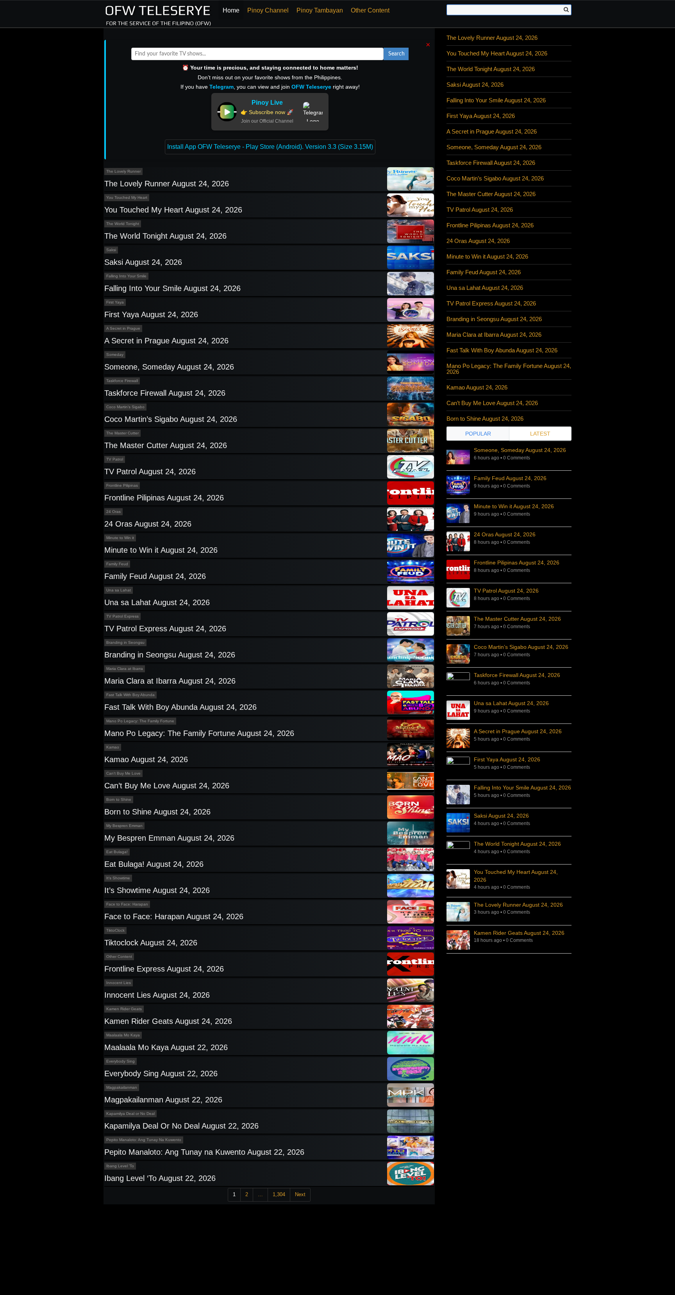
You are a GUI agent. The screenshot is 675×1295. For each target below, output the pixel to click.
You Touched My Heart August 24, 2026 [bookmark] (516, 876)
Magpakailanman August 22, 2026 (163, 1099)
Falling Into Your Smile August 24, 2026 (172, 288)
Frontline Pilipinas (122, 485)
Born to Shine (118, 799)
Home (231, 10)
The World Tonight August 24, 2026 (165, 236)
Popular (478, 433)
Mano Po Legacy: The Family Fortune (140, 721)
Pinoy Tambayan (319, 10)
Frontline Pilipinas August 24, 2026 (164, 497)
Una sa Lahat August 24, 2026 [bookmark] (511, 703)
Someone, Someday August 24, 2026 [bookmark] (520, 450)
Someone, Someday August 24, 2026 (169, 367)
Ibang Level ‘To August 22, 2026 (160, 1178)
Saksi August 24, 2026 (143, 262)
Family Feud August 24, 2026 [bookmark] (510, 478)
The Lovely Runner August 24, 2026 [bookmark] (518, 905)
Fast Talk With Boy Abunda (130, 695)
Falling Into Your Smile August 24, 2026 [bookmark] (522, 787)
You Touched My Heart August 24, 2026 (173, 209)
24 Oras (113, 511)
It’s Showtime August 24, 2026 (157, 890)
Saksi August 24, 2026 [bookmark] (501, 816)
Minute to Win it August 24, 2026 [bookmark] (514, 506)
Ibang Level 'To (120, 1166)
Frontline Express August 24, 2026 (164, 969)
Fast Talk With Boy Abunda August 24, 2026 (180, 707)
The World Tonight (122, 223)
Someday (114, 354)
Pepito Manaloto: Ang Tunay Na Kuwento (143, 1140)
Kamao (112, 747)
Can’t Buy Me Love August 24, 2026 (166, 785)
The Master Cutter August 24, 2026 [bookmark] (517, 619)
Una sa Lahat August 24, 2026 (157, 602)
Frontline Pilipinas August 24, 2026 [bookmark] (516, 562)
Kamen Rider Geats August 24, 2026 (168, 1021)
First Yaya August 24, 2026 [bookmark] (507, 759)
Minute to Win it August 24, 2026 (161, 550)
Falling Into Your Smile (126, 276)
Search (396, 54)
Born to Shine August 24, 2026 (157, 811)
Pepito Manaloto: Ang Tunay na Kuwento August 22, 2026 (204, 1152)
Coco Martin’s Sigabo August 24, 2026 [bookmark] (521, 647)
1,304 (279, 1194)
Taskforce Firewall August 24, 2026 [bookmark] (517, 675)
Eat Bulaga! (117, 852)
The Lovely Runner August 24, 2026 (166, 183)
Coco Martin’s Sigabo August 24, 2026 (170, 419)
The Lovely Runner (123, 171)
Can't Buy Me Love (123, 773)
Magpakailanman (121, 1087)
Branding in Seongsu (125, 642)
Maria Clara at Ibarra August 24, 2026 (170, 681)
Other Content (370, 10)
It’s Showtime (118, 878)
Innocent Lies (118, 983)
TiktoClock (115, 930)
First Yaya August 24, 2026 (151, 314)
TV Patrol (114, 459)
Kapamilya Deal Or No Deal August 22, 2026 (181, 1126)
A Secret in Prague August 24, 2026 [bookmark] (518, 731)
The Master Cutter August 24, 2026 (165, 445)
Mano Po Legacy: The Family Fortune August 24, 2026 (199, 733)
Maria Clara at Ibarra (124, 668)
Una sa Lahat (118, 590)
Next (300, 1194)
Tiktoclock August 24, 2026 (150, 942)
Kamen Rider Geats (124, 1009)
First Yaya (115, 302)
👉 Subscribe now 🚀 (267, 112)
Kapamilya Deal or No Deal (130, 1113)
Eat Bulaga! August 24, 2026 (154, 864)
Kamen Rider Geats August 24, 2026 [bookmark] (519, 933)
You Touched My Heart (126, 197)
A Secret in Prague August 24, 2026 (166, 340)
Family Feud (117, 564)
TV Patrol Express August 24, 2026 (165, 628)
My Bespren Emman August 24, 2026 (169, 838)
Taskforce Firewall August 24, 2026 (164, 393)
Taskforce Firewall (122, 381)
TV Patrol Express (122, 616)
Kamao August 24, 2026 (146, 759)
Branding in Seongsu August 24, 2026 (169, 654)
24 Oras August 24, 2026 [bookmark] (505, 534)
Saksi (111, 250)
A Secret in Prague (123, 328)
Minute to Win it (120, 538)
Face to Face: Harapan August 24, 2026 (173, 916)
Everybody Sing (120, 1061)
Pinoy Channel (268, 10)
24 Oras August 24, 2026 (147, 524)
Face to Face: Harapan (127, 904)
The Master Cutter (122, 433)
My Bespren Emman (124, 825)
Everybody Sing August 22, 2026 (161, 1073)
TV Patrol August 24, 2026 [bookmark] (506, 591)
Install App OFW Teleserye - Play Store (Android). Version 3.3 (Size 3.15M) (270, 146)
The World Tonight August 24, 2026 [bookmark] (517, 844)
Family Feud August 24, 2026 (155, 576)
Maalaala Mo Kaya (123, 1035)
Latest (540, 433)
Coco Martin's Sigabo (125, 407)
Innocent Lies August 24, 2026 (157, 995)
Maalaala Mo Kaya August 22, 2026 (166, 1047)
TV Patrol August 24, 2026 (150, 471)
